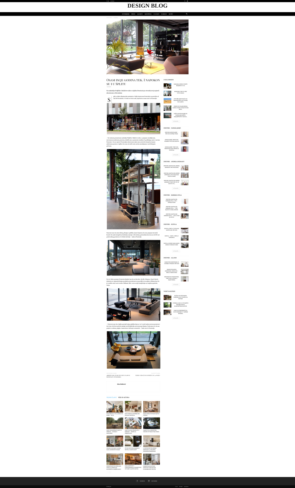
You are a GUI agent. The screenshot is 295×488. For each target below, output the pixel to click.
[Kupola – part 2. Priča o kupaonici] (185, 238)
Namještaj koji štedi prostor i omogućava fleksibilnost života (149, 468)
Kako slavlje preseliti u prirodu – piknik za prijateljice (132, 432)
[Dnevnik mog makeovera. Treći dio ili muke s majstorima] (185, 278)
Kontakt (112, 1)
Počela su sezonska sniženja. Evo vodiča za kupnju (180, 297)
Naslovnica (109, 17)
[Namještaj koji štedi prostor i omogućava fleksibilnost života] (151, 459)
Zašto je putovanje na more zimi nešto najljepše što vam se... (180, 115)
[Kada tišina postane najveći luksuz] (151, 407)
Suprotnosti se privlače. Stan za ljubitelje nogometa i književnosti (113, 468)
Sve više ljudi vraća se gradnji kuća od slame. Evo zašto (180, 100)
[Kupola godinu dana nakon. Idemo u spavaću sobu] (185, 245)
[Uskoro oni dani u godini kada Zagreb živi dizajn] (114, 441)
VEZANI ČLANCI (111, 397)
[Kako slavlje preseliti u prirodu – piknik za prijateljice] (133, 423)
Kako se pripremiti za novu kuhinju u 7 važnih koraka (180, 312)
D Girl (107, 1)
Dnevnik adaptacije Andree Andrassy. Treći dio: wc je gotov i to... (172, 182)
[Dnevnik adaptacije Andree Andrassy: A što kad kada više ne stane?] (185, 175)
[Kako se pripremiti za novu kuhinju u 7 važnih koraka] (167, 312)
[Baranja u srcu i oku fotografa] (167, 93)
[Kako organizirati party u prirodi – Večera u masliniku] (114, 423)
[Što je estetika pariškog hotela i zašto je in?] (133, 441)
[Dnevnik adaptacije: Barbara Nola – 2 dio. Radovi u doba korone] (185, 208)
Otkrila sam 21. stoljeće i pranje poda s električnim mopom (180, 304)
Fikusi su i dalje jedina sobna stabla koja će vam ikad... (180, 108)
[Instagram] (187, 1)
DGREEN (164, 14)
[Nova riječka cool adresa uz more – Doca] (114, 407)
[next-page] (110, 472)
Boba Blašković (121, 384)
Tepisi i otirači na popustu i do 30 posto (147, 375)
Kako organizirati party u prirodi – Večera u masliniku (114, 432)
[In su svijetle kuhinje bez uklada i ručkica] (133, 407)
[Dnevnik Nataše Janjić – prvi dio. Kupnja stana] (185, 134)
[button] (187, 14)
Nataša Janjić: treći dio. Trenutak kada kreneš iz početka (171, 148)
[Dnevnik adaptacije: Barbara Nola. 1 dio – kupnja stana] (185, 201)
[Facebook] (185, 1)
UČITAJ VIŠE (175, 121)
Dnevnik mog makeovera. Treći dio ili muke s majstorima (171, 278)
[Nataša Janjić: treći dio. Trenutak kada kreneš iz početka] (185, 149)
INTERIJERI (125, 14)
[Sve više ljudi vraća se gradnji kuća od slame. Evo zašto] (167, 100)
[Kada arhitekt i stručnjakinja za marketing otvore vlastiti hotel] (133, 459)
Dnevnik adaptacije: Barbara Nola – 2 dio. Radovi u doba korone (171, 208)
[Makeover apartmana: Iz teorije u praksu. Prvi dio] (185, 264)
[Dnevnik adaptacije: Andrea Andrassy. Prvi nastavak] (185, 167)
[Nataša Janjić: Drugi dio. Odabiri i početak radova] (185, 141)
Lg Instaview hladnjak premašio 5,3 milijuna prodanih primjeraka (149, 450)
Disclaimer (186, 486)
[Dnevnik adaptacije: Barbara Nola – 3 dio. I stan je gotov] (185, 216)
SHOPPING (148, 14)
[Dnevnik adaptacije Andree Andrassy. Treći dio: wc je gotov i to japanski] (185, 182)
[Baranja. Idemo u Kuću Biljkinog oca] (167, 86)
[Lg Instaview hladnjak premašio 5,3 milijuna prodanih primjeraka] (151, 441)
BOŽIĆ (171, 14)
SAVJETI (140, 14)
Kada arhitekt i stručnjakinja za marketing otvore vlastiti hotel (133, 467)
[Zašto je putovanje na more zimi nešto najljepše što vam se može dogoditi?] (167, 115)
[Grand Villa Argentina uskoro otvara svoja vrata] (151, 423)
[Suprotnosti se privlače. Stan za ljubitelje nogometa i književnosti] (114, 459)
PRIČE (133, 14)
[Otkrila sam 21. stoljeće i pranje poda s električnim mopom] (167, 305)
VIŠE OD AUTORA (123, 397)
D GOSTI (156, 14)
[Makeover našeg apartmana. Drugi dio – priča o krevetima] (185, 271)
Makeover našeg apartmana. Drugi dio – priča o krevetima (171, 271)
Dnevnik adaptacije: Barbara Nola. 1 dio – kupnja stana (172, 201)
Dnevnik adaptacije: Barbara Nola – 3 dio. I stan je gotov (171, 215)
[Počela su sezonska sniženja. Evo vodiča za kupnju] (167, 297)
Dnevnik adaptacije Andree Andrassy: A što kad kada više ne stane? (172, 175)
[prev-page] (107, 472)
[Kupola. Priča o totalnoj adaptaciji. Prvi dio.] (185, 230)
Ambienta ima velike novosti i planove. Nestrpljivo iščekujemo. (118, 376)
